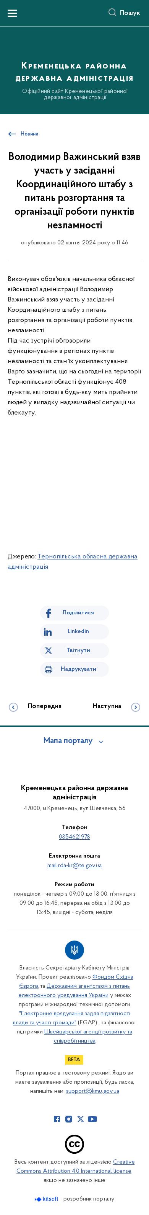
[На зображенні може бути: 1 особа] (74, 526)
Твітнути (78, 650)
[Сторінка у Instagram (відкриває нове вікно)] (68, 1119)
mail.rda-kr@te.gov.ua (74, 866)
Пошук (130, 13)
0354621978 (74, 837)
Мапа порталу (68, 741)
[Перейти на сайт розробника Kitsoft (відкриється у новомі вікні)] (47, 1199)
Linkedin (78, 631)
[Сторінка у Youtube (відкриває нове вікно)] (92, 1119)
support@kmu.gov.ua (92, 1091)
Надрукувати (78, 669)
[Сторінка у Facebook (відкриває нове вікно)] (57, 1119)
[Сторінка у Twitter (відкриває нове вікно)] (80, 1119)
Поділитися (78, 613)
